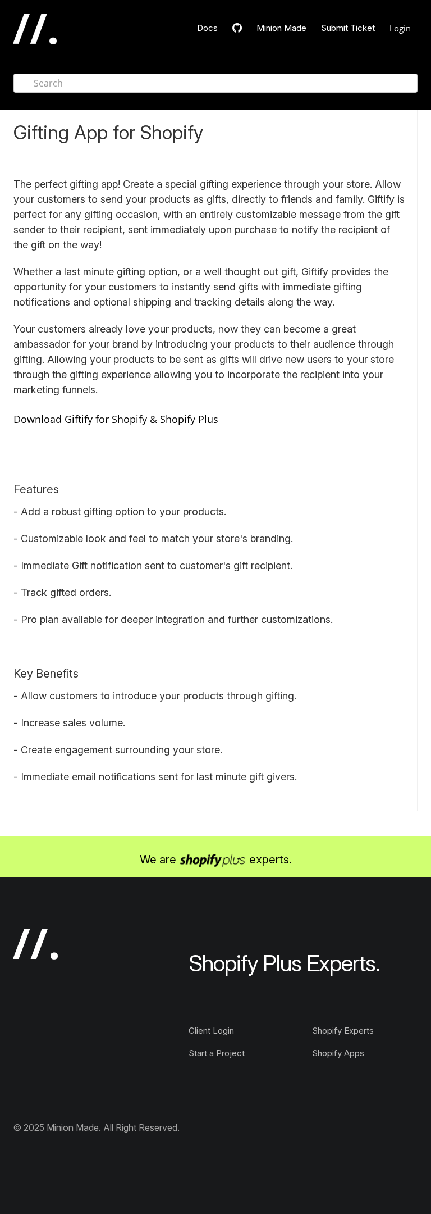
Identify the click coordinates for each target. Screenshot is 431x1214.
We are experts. (216, 859)
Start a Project (217, 1053)
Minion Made (281, 27)
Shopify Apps (338, 1053)
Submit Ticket (348, 27)
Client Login (211, 1030)
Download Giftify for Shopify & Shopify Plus (115, 419)
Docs (207, 27)
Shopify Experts (343, 1030)
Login (400, 28)
